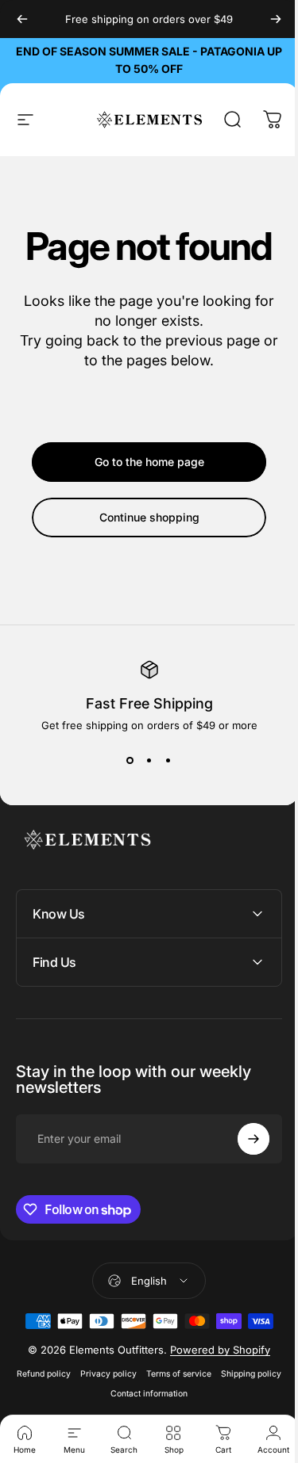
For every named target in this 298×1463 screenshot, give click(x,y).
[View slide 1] (130, 760)
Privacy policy (138, 1374)
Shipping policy (100, 1394)
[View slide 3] (168, 760)
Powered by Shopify (214, 1349)
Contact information (178, 1394)
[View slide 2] (149, 760)
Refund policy (73, 1374)
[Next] (275, 19)
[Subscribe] (241, 1139)
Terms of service (208, 1374)
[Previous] (22, 19)
